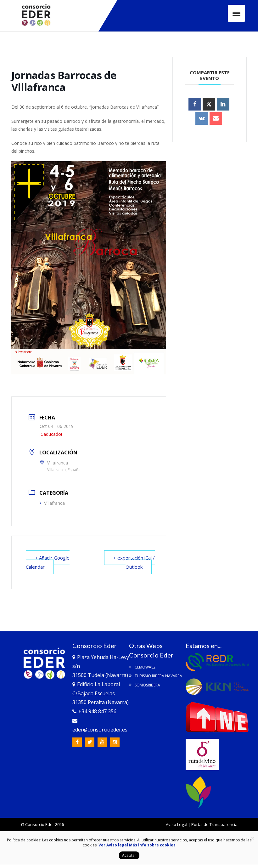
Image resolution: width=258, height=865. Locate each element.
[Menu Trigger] (236, 13)
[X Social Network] (209, 104)
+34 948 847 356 (97, 711)
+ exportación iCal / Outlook (134, 562)
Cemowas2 (144, 667)
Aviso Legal (176, 824)
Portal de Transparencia (214, 824)
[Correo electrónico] (216, 118)
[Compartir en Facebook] (194, 104)
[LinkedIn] (223, 104)
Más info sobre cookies (152, 845)
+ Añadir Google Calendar (48, 562)
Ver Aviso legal (113, 845)
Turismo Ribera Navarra (158, 676)
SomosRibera (147, 685)
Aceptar (129, 855)
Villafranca (54, 503)
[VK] (201, 118)
